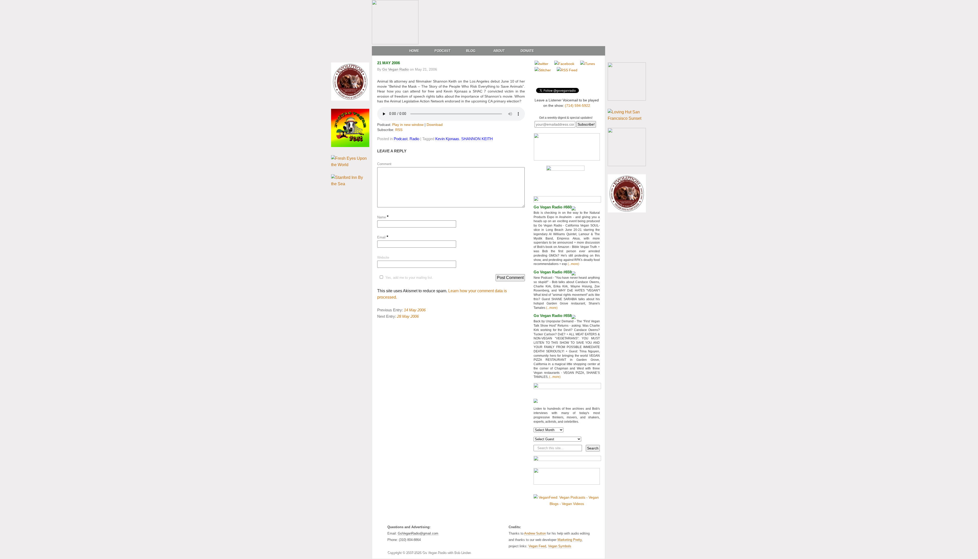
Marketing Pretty (570, 540)
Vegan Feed (537, 546)
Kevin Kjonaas (447, 139)
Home (414, 51)
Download (435, 125)
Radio (414, 139)
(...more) (573, 264)
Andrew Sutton (535, 533)
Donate (527, 51)
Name (382, 217)
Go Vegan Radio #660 (553, 207)
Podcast (442, 51)
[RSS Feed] (567, 70)
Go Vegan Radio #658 (553, 315)
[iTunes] (587, 64)
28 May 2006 (408, 316)
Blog (471, 51)
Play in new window (408, 125)
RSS (398, 130)
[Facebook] (564, 64)
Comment (384, 164)
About (499, 51)
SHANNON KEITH (477, 139)
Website (383, 257)
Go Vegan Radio (395, 69)
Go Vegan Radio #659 (553, 272)
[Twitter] (541, 64)
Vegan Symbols (559, 546)
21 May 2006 (388, 63)
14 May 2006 (415, 310)
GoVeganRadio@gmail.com (418, 533)
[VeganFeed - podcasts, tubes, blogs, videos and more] (567, 504)
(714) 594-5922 (577, 105)
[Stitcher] (543, 70)
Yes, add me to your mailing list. (409, 278)
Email (382, 237)
